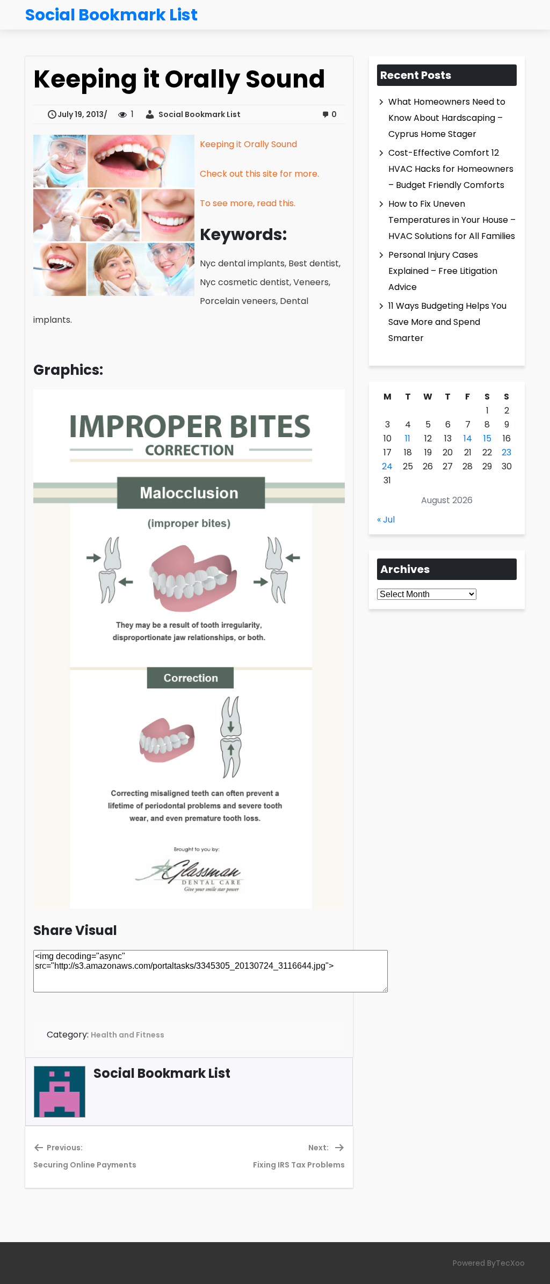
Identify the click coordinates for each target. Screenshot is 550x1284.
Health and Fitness (127, 1034)
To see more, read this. (247, 203)
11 (407, 438)
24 (387, 466)
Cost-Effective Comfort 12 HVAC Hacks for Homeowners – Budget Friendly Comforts (450, 169)
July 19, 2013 (80, 114)
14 (468, 438)
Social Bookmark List (198, 114)
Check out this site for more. (259, 174)
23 (506, 452)
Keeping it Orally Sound (248, 144)
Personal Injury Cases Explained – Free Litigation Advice (442, 271)
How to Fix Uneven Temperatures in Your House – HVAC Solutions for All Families (452, 220)
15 (487, 438)
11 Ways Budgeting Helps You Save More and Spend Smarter (447, 322)
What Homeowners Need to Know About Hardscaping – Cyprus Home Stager (446, 118)
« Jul (386, 519)
